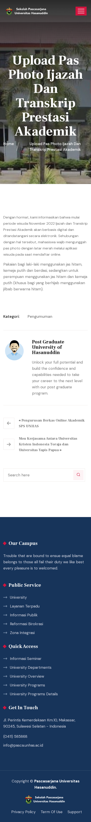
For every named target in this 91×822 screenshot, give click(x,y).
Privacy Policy (23, 811)
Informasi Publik (24, 615)
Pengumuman (40, 316)
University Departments (30, 667)
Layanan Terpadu (25, 606)
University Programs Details (34, 694)
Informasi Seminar (26, 658)
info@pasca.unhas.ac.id (23, 745)
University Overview (27, 676)
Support (75, 811)
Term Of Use (52, 811)
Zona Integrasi (22, 632)
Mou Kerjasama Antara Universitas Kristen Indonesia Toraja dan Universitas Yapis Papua (48, 444)
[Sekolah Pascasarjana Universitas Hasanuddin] (27, 11)
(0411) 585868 (15, 736)
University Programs (27, 685)
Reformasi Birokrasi (26, 623)
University (18, 597)
